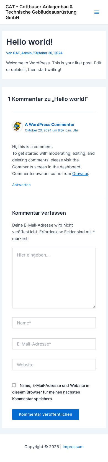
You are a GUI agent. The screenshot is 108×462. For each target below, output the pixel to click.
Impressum (73, 446)
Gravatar (80, 173)
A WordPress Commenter (50, 124)
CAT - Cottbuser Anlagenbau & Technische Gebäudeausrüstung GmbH (41, 12)
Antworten (21, 184)
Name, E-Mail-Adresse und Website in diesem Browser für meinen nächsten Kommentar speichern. (50, 392)
